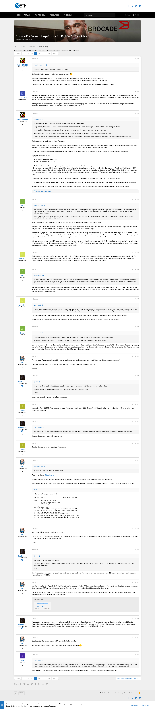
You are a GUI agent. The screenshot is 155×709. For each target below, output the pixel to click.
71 (39, 53)
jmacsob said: (38, 427)
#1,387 (137, 299)
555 (49, 53)
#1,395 (137, 528)
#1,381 (137, 59)
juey (22, 660)
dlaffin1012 (22, 98)
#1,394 (137, 460)
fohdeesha (20, 39)
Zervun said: (37, 305)
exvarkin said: (38, 275)
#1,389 (137, 356)
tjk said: (36, 382)
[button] (32, 15)
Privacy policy (122, 693)
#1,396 (137, 550)
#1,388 (137, 327)
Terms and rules (112, 693)
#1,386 (137, 269)
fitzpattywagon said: (40, 65)
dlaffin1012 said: (38, 205)
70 (35, 53)
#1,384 (137, 199)
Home (133, 693)
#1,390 (137, 375)
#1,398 (137, 618)
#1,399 (137, 637)
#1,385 (137, 252)
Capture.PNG (39, 606)
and (43, 191)
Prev (18, 53)
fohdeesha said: (38, 466)
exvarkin (22, 259)
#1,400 (137, 654)
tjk (22, 363)
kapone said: (37, 119)
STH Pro (21, 693)
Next (54, 53)
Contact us (103, 693)
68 (28, 53)
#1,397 (137, 582)
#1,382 (137, 91)
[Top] (137, 693)
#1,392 (137, 421)
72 (42, 53)
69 (32, 53)
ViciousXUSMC (22, 65)
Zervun (22, 205)
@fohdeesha (49, 475)
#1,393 (137, 443)
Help (129, 693)
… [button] (25, 53)
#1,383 (137, 113)
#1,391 (137, 404)
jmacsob (22, 410)
